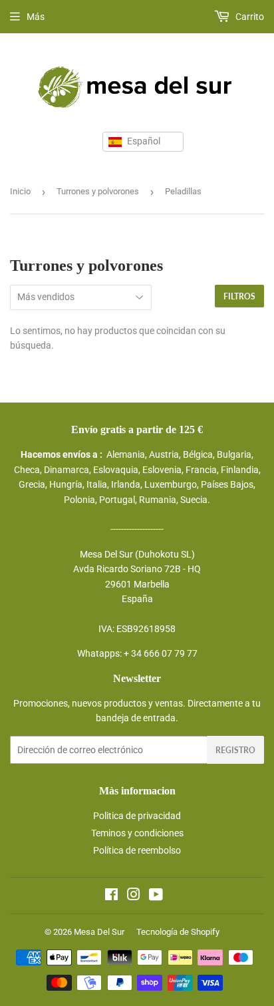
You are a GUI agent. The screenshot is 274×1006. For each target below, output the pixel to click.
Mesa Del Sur (99, 932)
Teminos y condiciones (137, 833)
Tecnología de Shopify (177, 932)
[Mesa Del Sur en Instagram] (133, 896)
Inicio (20, 191)
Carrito (248, 16)
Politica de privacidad (137, 815)
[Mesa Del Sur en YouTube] (156, 896)
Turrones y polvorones (98, 191)
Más (36, 16)
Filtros (239, 296)
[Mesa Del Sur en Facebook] (111, 896)
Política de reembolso (137, 850)
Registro (235, 750)
